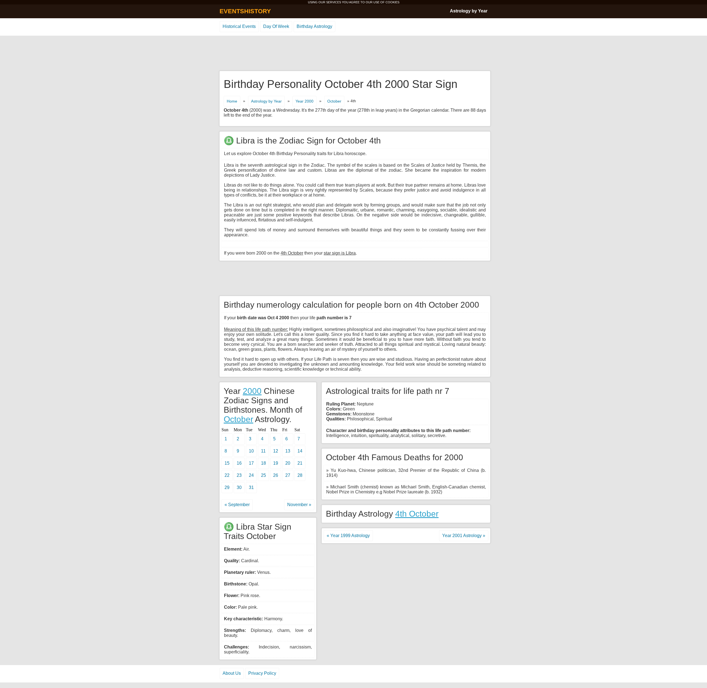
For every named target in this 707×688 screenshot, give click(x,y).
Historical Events (239, 26)
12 (275, 451)
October (334, 101)
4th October (417, 513)
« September (237, 504)
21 (299, 463)
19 (275, 463)
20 (287, 463)
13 (287, 451)
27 (287, 475)
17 (251, 463)
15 (227, 463)
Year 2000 (304, 101)
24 (251, 475)
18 (263, 463)
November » (299, 504)
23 (239, 475)
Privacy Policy (262, 673)
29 (227, 487)
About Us (232, 673)
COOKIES (392, 2)
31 (251, 487)
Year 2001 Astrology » (463, 535)
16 (239, 463)
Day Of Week (276, 26)
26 (275, 475)
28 (299, 475)
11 (263, 451)
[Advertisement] (353, 53)
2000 (252, 391)
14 (299, 451)
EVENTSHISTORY (245, 11)
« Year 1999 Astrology (348, 535)
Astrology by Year (468, 11)
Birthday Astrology (314, 26)
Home (232, 101)
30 (239, 487)
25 (263, 475)
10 (251, 451)
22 (227, 475)
